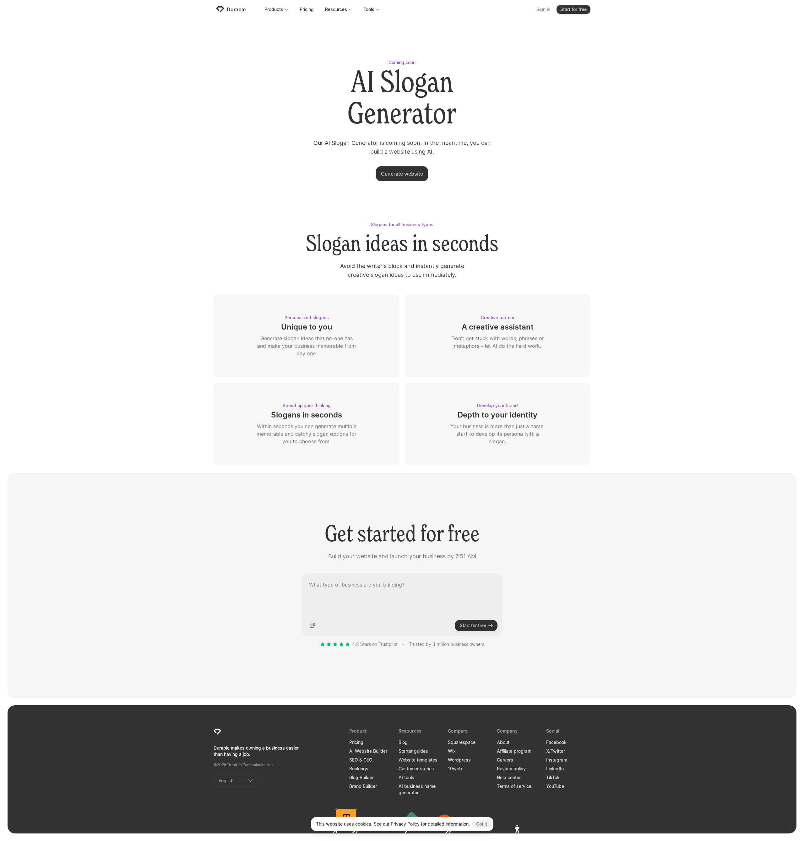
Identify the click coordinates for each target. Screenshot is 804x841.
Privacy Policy (405, 824)
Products (273, 9)
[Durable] (217, 731)
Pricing (307, 9)
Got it (481, 824)
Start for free (573, 9)
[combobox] (236, 780)
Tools (368, 9)
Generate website (402, 174)
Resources (336, 9)
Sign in (543, 9)
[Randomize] (312, 625)
